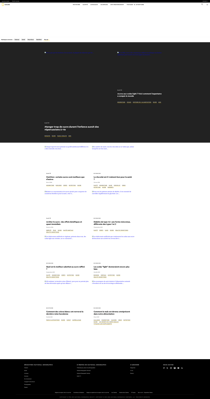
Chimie (129, 102)
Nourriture (31, 39)
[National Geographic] (3, 4)
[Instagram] (171, 368)
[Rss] (182, 368)
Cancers (114, 320)
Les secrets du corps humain (109, 322)
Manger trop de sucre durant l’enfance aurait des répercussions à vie (72, 128)
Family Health (62, 135)
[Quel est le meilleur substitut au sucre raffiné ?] (67, 248)
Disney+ (205, 1)
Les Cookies (114, 392)
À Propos (133, 392)
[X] (167, 368)
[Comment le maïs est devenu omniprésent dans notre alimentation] (114, 293)
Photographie (27, 384)
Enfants (47, 135)
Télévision (15, 1)
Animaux (26, 373)
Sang (110, 185)
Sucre (54, 135)
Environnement (28, 378)
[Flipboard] (174, 368)
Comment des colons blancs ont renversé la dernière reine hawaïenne (64, 312)
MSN (69, 135)
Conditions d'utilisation (78, 392)
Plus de (46, 39)
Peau (54, 230)
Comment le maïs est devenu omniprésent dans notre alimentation (112, 312)
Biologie (59, 185)
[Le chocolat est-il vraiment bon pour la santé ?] (114, 158)
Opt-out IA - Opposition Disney (145, 392)
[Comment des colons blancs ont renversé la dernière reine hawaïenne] (67, 293)
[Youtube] (178, 368)
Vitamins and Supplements (103, 323)
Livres (131, 370)
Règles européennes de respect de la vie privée (98, 392)
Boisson (96, 275)
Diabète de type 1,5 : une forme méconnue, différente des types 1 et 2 (112, 223)
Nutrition (39, 39)
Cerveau (103, 275)
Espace (26, 387)
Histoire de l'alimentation (142, 102)
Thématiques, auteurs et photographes (86, 367)
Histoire (49, 308)
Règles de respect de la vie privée (63, 392)
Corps (65, 185)
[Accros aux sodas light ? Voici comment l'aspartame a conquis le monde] (141, 70)
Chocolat (117, 185)
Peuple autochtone (53, 320)
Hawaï (69, 320)
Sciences (17, 39)
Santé (23, 39)
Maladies (97, 320)
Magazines (5, 1)
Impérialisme (76, 320)
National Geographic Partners (84, 370)
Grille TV (79, 376)
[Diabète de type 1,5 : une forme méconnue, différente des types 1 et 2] (114, 203)
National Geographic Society (83, 373)
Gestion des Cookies (124, 392)
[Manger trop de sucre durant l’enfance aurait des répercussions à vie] (79, 86)
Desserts (111, 187)
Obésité (48, 230)
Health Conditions (52, 232)
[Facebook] (164, 368)
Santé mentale (68, 230)
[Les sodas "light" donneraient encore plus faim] (114, 248)
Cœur (124, 185)
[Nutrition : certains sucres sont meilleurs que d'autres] (67, 158)
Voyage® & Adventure (29, 381)
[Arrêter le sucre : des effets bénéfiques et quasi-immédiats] (67, 203)
